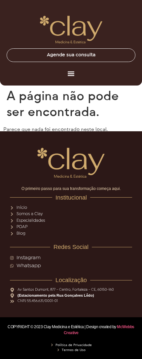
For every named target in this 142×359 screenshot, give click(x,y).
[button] (71, 73)
